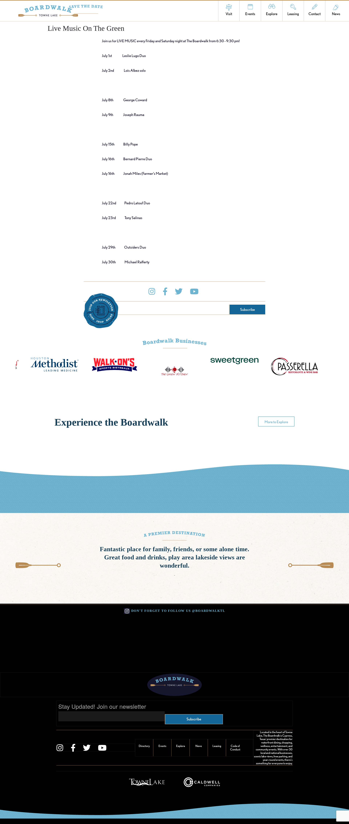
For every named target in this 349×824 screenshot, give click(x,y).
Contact (314, 13)
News (336, 13)
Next (311, 565)
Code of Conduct (235, 747)
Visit (229, 13)
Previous (38, 565)
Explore (271, 13)
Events (250, 13)
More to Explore (276, 422)
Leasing (293, 13)
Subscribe (247, 309)
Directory (144, 746)
